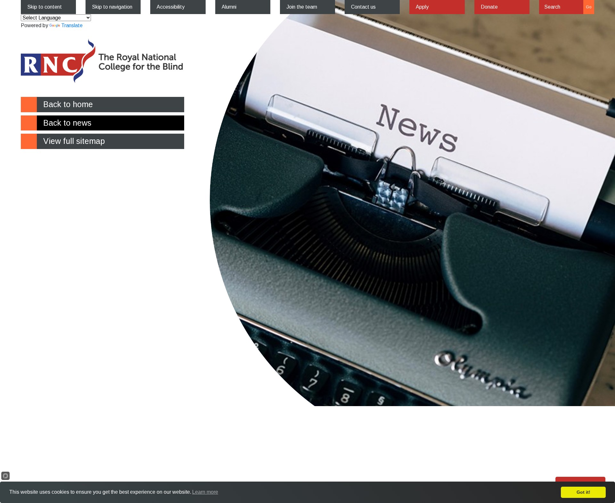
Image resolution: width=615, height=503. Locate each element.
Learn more (205, 492)
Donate (489, 7)
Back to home (68, 104)
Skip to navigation (112, 7)
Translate (72, 25)
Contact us (363, 7)
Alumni (229, 7)
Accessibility (170, 7)
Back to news (67, 122)
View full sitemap (74, 141)
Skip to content (44, 7)
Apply (422, 7)
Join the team (301, 7)
